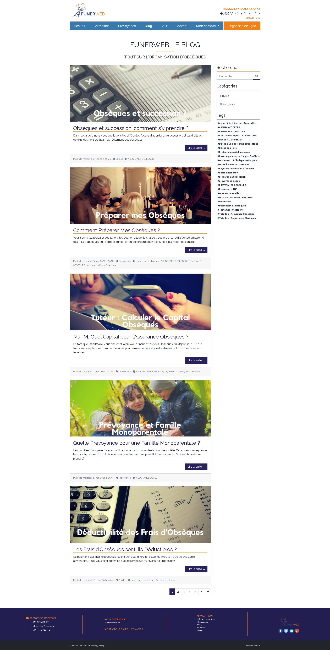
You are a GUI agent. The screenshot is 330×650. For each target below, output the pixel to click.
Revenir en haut (253, 646)
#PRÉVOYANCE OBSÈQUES (231, 185)
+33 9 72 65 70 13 (240, 13)
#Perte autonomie (227, 173)
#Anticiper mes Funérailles (241, 123)
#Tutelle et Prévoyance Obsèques (236, 218)
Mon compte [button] (206, 26)
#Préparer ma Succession (231, 177)
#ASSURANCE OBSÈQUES (231, 131)
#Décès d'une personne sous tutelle (237, 144)
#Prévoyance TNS (227, 189)
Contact (181, 26)
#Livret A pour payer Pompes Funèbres (238, 156)
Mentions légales (116, 629)
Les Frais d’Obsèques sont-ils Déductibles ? (125, 549)
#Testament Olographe (230, 210)
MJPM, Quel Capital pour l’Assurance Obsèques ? (130, 337)
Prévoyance (127, 26)
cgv (133, 629)
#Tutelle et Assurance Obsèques (235, 214)
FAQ (164, 26)
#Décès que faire (227, 148)
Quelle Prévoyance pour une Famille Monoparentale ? (136, 443)
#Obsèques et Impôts (245, 160)
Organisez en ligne (242, 26)
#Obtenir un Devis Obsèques (233, 164)
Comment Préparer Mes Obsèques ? (116, 230)
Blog (148, 26)
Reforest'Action (113, 622)
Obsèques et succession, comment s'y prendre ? (131, 128)
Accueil (79, 26)
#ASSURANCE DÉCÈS (228, 127)
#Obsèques (223, 160)
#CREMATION (249, 135)
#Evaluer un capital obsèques (233, 152)
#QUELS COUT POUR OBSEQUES (234, 197)
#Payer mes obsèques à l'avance (235, 168)
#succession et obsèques (231, 206)
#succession (224, 201)
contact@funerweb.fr (42, 618)
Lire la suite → (196, 147)
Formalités (101, 26)
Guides (224, 96)
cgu (140, 629)
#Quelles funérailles (229, 193)
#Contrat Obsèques (228, 135)
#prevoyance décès (228, 181)
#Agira (221, 123)
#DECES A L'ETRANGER (229, 140)
